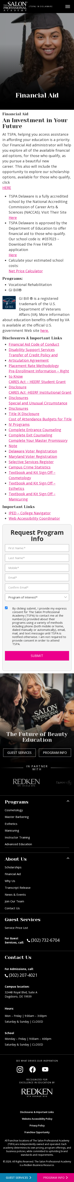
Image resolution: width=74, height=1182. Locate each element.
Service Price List (16, 928)
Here (13, 217)
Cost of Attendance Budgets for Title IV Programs (40, 422)
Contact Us (12, 908)
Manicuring (12, 830)
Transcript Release (18, 888)
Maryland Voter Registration (33, 456)
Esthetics (11, 824)
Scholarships (13, 867)
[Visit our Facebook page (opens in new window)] (33, 1069)
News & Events (15, 894)
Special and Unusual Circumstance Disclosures (38, 406)
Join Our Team (14, 901)
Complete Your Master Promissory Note (38, 443)
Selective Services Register (31, 461)
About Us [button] (16, 859)
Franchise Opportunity (37, 1132)
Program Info (55, 752)
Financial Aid (13, 874)
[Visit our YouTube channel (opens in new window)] (45, 1069)
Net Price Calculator (26, 271)
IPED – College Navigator (30, 513)
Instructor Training (17, 837)
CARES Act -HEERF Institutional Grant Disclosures (40, 395)
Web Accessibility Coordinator (34, 518)
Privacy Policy (37, 1125)
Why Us (10, 881)
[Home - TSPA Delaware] (15, 6)
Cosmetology (14, 810)
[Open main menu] (68, 6)
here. (44, 330)
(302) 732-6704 (50, 940)
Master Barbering (17, 817)
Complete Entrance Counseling (35, 429)
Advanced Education (18, 844)
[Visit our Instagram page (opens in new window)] (20, 1069)
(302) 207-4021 (23, 975)
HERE (6, 187)
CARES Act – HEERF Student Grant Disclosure (37, 384)
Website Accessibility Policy (37, 1118)
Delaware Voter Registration (33, 451)
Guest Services (19, 752)
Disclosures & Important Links (37, 1112)
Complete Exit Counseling (30, 435)
